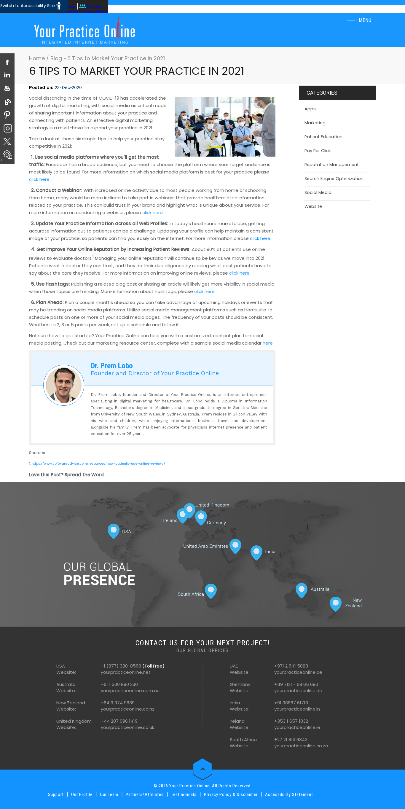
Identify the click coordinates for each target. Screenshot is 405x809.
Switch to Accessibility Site (27, 6)
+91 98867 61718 (291, 703)
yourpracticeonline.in (297, 709)
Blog (56, 58)
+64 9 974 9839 (118, 703)
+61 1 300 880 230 (119, 684)
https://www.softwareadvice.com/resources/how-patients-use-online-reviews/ (98, 463)
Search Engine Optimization (333, 178)
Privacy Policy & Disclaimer (231, 794)
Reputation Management (331, 165)
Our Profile (82, 794)
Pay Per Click (317, 151)
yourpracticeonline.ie (297, 727)
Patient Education (323, 137)
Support (97, 6)
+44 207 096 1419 (119, 721)
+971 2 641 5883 (291, 666)
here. (268, 343)
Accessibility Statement (289, 794)
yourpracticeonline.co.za (301, 746)
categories (322, 93)
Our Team (109, 794)
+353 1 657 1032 (291, 721)
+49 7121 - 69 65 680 (296, 684)
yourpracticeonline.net (126, 672)
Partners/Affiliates (145, 794)
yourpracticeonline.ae (298, 672)
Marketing (315, 123)
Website (313, 206)
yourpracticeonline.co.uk (127, 727)
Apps (310, 109)
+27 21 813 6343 (290, 739)
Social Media (317, 192)
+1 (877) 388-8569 (121, 666)
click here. (39, 179)
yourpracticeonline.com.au (130, 690)
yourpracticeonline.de (298, 690)
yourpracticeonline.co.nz (127, 709)
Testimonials (184, 794)
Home (37, 58)
